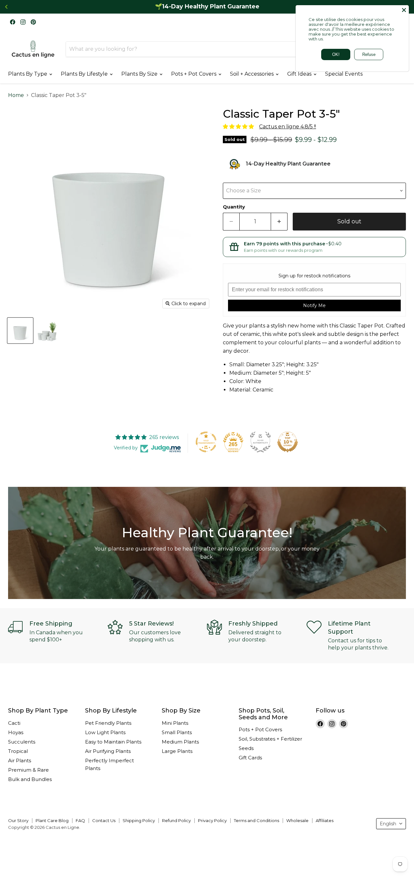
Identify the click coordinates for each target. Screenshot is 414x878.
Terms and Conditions (256, 820)
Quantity (234, 206)
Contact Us (103, 820)
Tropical (18, 751)
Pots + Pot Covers (194, 74)
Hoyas (15, 732)
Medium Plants (180, 742)
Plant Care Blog (52, 820)
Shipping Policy (139, 820)
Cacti (14, 723)
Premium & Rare (28, 770)
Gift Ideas (300, 74)
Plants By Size (140, 74)
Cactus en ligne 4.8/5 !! (287, 126)
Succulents (21, 742)
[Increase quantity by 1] (279, 221)
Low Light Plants (105, 732)
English (388, 824)
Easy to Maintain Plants (113, 742)
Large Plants (177, 751)
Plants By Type (28, 74)
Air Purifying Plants (108, 751)
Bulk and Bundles (30, 779)
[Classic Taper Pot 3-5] (20, 330)
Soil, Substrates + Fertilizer (270, 739)
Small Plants (177, 732)
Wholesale (297, 820)
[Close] (404, 10)
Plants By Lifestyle (85, 74)
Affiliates (324, 820)
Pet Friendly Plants (108, 723)
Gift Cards (250, 758)
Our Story (18, 820)
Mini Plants (175, 723)
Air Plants (19, 760)
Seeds (246, 748)
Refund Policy (176, 820)
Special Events (344, 74)
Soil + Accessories (252, 74)
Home (16, 95)
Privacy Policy (212, 820)
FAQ (80, 820)
